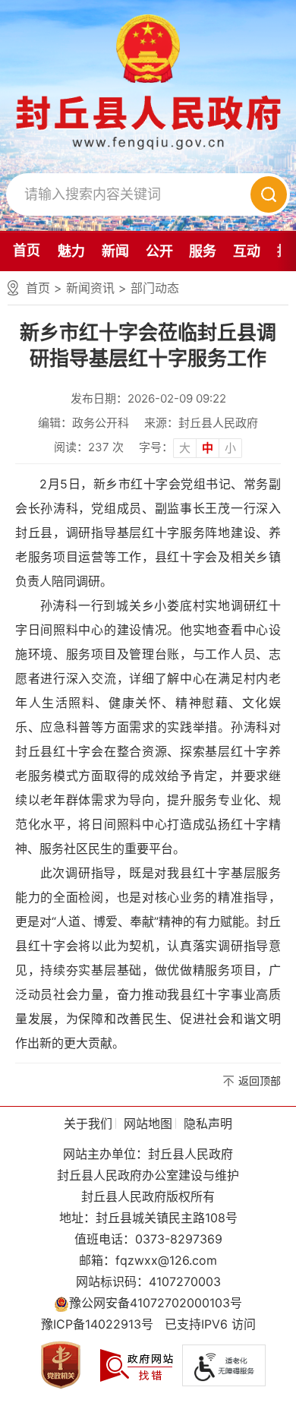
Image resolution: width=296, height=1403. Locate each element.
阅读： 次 (89, 447)
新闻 (115, 251)
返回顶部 (259, 1080)
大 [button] (185, 448)
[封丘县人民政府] (148, 121)
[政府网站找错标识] (136, 1364)
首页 (26, 250)
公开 (159, 251)
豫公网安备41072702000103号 (155, 1302)
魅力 (71, 251)
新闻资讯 (90, 287)
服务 (202, 251)
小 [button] (230, 448)
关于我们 (88, 1123)
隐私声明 (208, 1123)
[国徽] (148, 48)
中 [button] (207, 448)
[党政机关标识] (60, 1364)
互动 (246, 251)
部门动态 (155, 287)
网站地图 (148, 1123)
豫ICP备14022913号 (97, 1324)
